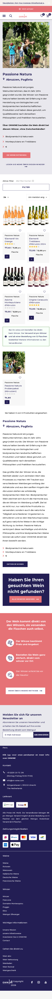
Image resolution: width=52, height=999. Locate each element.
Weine (5, 863)
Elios (5, 911)
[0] (47, 15)
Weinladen (7, 963)
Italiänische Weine (11, 874)
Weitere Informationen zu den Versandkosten (27, 341)
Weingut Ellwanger (11, 914)
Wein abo (7, 956)
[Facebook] (32, 982)
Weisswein (7, 870)
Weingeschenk (9, 970)
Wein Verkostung (10, 959)
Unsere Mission (9, 930)
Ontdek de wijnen (15, 564)
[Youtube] (46, 982)
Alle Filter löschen (23, 181)
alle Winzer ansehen (23, 599)
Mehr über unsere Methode (23, 691)
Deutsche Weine (10, 877)
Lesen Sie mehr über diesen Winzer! (25, 164)
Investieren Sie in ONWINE (15, 937)
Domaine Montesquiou (13, 903)
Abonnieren (41, 734)
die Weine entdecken (16, 155)
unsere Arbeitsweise (12, 933)
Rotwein (6, 866)
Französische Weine (12, 881)
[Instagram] (38, 982)
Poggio (6, 907)
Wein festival (8, 967)
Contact (6, 940)
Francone (7, 900)
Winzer (6, 896)
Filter (26, 187)
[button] (4, 16)
